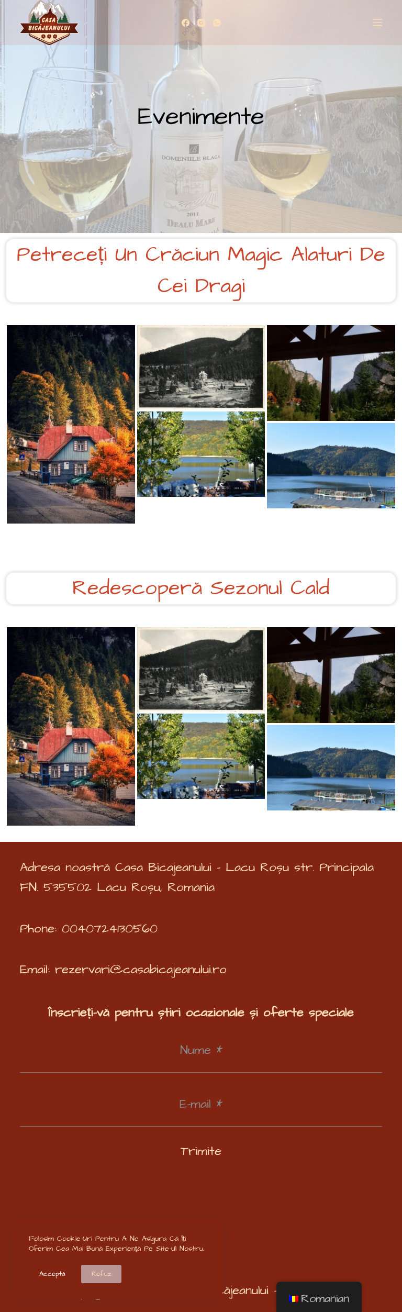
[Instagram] (201, 23)
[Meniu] (377, 22)
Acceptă (52, 1273)
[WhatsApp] (217, 23)
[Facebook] (185, 23)
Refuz (101, 1273)
